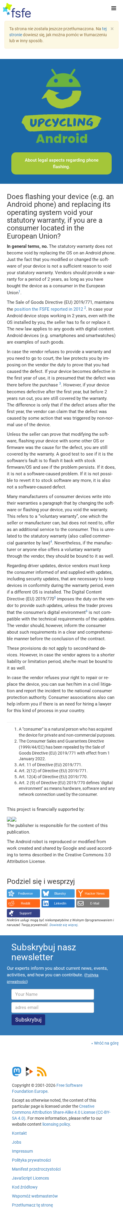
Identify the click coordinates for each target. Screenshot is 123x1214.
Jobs (16, 1142)
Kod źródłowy (25, 1187)
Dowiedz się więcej (64, 925)
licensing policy (56, 1124)
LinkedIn (60, 903)
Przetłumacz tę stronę (32, 1205)
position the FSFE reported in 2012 (48, 309)
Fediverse (25, 893)
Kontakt (19, 1133)
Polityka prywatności (31, 1160)
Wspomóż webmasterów (35, 1196)
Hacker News (95, 893)
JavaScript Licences (30, 1178)
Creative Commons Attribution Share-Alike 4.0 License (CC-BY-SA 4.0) (61, 1112)
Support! (25, 913)
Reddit (25, 903)
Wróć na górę (106, 1043)
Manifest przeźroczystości (36, 1169)
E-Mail (94, 903)
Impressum (22, 1151)
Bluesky (60, 893)
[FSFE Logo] (17, 10)
